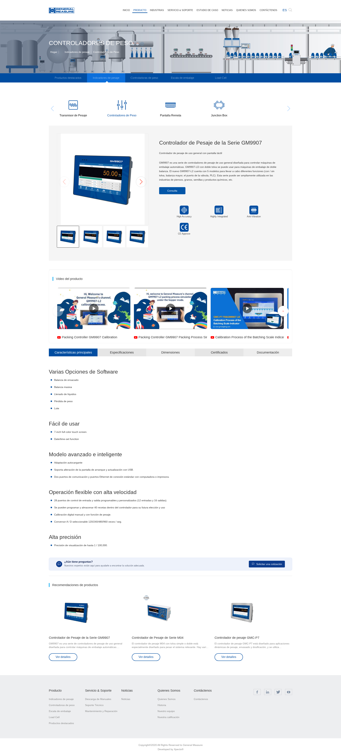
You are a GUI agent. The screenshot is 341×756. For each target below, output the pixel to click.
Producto (139, 10)
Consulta (172, 190)
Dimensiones (170, 352)
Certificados (219, 352)
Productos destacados (68, 77)
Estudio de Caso (207, 10)
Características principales (73, 352)
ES (285, 10)
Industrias (157, 10)
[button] (141, 181)
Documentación (268, 352)
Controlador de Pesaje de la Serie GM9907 (79, 637)
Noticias (227, 10)
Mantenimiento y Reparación (101, 711)
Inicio (126, 10)
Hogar (53, 52)
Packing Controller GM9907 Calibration (89, 337)
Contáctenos (268, 10)
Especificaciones (122, 352)
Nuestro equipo (166, 711)
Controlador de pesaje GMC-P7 (237, 637)
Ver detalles (63, 656)
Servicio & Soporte (180, 10)
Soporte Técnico (94, 705)
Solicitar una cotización (269, 564)
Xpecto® (178, 749)
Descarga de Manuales (98, 699)
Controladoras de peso (144, 77)
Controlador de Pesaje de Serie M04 (157, 637)
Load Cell (220, 77)
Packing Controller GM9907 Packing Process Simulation (173, 337)
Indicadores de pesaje (77, 52)
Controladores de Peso (106, 52)
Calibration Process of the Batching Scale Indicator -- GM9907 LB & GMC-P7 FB (249, 337)
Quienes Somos (246, 10)
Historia (162, 705)
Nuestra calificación (168, 717)
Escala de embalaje (182, 77)
